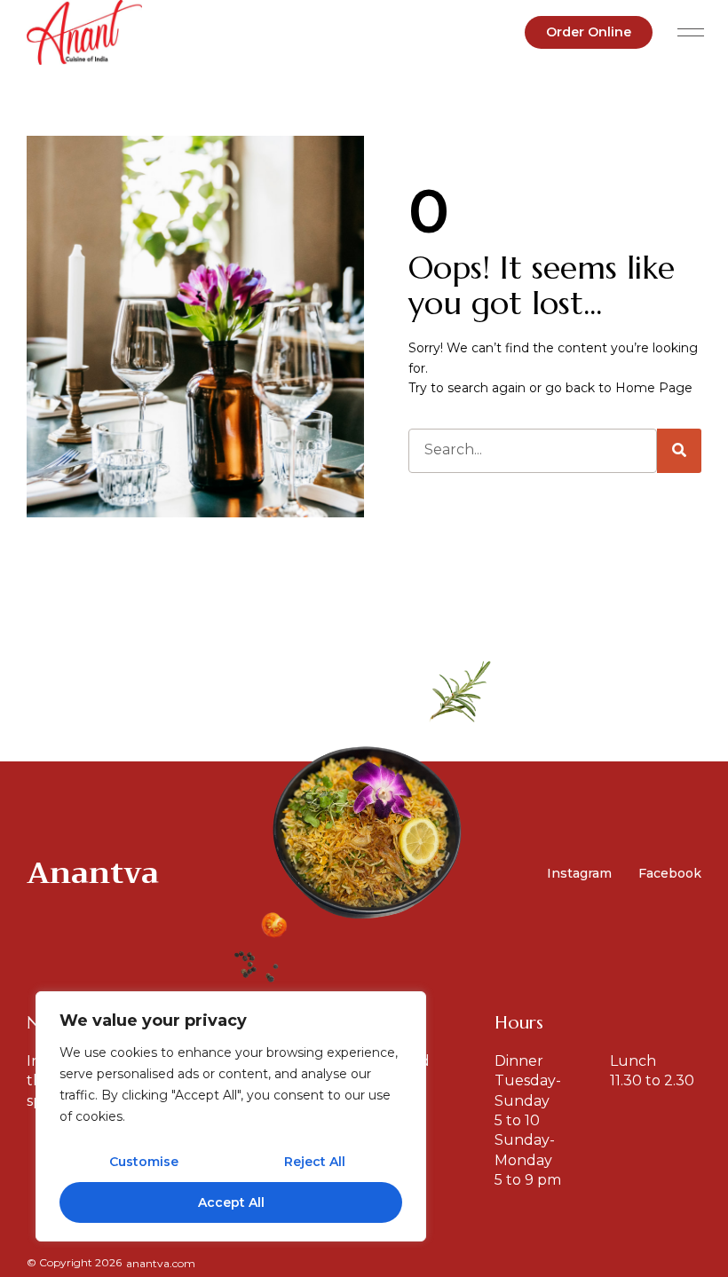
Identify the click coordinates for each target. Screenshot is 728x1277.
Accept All (231, 1202)
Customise (143, 1162)
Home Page (653, 388)
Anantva (93, 873)
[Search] (679, 451)
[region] (231, 1116)
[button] (690, 32)
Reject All (314, 1162)
